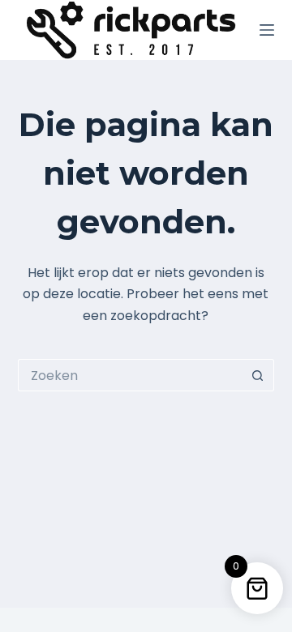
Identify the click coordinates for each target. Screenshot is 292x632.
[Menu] (267, 30)
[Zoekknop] (258, 375)
